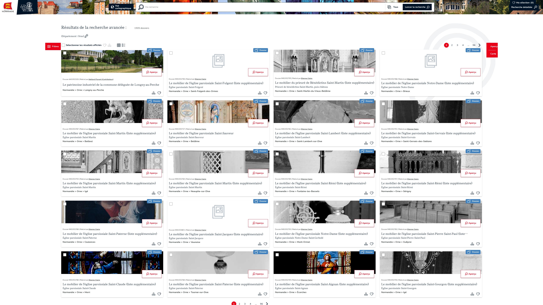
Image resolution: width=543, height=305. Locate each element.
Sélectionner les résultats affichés (89, 45)
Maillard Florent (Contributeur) (106, 79)
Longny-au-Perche (99, 90)
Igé (91, 191)
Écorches (301, 292)
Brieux (404, 91)
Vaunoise (198, 242)
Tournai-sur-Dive (202, 292)
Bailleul (94, 141)
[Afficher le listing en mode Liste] (129, 45)
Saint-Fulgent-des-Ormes (207, 91)
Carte (491, 53)
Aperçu (156, 72)
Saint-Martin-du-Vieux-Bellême (313, 91)
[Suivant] (474, 45)
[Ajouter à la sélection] (161, 93)
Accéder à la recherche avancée (524, 7)
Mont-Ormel (303, 242)
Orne (85, 90)
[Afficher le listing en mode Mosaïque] (124, 45)
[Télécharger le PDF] (156, 93)
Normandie (74, 90)
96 (468, 45)
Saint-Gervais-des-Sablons (415, 141)
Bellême (197, 141)
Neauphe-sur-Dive (203, 191)
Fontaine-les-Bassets (308, 191)
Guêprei (405, 242)
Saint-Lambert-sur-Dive (309, 141)
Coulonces (95, 242)
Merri (92, 292)
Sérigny (405, 191)
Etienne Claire (203, 79)
